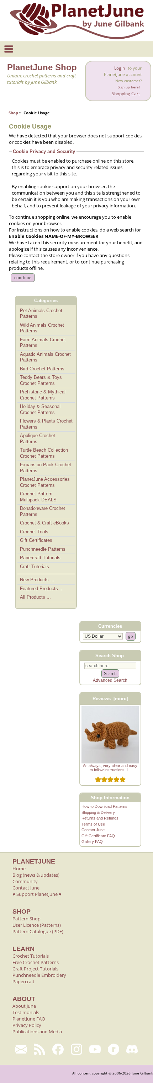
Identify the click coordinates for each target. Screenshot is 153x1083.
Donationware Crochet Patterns (42, 511)
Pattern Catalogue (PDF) (37, 931)
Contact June (93, 830)
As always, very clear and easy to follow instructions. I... (110, 767)
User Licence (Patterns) (36, 925)
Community (25, 881)
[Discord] (132, 1049)
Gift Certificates (36, 540)
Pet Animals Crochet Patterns (41, 313)
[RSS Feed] (39, 1049)
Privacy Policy (26, 1025)
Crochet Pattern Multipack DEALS (38, 496)
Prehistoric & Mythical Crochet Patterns (42, 395)
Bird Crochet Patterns (42, 368)
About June (24, 1006)
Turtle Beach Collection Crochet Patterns (44, 453)
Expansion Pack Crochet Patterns (45, 467)
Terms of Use (93, 824)
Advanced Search (110, 680)
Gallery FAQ (92, 841)
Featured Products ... (42, 588)
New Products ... (37, 579)
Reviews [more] (110, 698)
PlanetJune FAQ (28, 1019)
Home (19, 868)
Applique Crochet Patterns (37, 438)
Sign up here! (129, 87)
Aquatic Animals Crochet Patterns (45, 357)
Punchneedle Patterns (42, 549)
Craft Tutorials (34, 566)
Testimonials (25, 1012)
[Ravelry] (113, 1049)
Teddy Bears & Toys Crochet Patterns (41, 380)
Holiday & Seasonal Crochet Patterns (40, 409)
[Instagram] (76, 1049)
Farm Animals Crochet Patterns (43, 342)
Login (119, 68)
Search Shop (109, 655)
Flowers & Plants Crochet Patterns (46, 424)
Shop (13, 112)
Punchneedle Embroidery (39, 975)
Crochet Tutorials (30, 956)
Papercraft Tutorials (40, 557)
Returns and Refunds (99, 818)
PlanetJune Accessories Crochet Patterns (45, 482)
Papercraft (23, 981)
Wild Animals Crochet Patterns (42, 328)
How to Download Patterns (104, 806)
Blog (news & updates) (35, 875)
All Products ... (35, 597)
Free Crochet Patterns (35, 962)
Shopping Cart (126, 94)
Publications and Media (37, 1031)
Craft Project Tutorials (35, 968)
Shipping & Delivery (98, 812)
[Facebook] (58, 1049)
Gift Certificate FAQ (98, 836)
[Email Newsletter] (21, 1049)
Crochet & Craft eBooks (44, 523)
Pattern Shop (26, 918)
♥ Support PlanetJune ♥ (37, 894)
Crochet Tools (34, 531)
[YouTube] (95, 1049)
